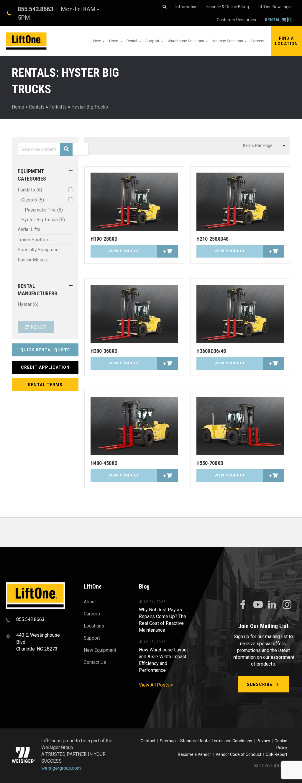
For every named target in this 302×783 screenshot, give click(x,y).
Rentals (37, 107)
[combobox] (263, 145)
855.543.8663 (35, 9)
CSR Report (276, 754)
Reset (38, 327)
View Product (124, 251)
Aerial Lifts (29, 229)
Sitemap (169, 740)
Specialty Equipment (39, 250)
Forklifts (58, 107)
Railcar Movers (33, 260)
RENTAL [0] (278, 19)
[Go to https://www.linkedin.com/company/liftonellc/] (272, 605)
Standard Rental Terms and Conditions (216, 740)
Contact (148, 740)
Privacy (263, 740)
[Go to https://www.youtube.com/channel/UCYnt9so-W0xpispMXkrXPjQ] (257, 605)
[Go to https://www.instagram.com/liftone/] (287, 605)
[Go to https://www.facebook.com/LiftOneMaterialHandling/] (242, 605)
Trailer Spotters (34, 240)
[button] (286, 41)
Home (18, 107)
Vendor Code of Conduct (239, 754)
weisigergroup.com (61, 768)
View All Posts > (156, 685)
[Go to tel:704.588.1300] (37, 620)
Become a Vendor (194, 754)
